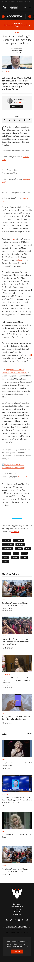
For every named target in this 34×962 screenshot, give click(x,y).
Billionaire (18, 540)
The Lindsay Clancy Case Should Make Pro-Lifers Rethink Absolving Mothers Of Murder (16, 680)
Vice (14, 239)
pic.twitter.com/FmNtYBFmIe (13, 468)
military (6, 553)
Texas (5, 561)
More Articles (16, 106)
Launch (19, 549)
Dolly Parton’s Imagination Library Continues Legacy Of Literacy (15, 604)
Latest (4, 734)
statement (21, 260)
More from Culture (10, 574)
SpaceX (15, 557)
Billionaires (8, 544)
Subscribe (17, 951)
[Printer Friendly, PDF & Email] (29, 120)
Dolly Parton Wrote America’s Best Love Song (16, 835)
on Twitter (15, 532)
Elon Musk (20, 544)
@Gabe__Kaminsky (21, 102)
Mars (27, 549)
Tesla (24, 557)
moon (16, 553)
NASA (24, 553)
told (30, 355)
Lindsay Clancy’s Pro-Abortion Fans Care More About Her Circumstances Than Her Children (15, 641)
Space (5, 557)
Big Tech (6, 540)
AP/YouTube (7, 71)
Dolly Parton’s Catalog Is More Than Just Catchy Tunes (17, 764)
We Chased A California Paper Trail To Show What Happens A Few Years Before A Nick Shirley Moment (17, 799)
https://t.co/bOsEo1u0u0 (14, 465)
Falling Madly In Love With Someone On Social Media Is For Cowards (16, 717)
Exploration (7, 549)
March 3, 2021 (23, 476)
